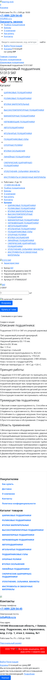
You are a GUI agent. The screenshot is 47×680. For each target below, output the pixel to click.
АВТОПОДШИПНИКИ (18, 226)
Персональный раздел (10, 643)
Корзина (8, 48)
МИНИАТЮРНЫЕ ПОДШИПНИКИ (23, 220)
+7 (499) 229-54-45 (11, 15)
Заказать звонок (11, 21)
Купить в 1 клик (9, 309)
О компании (9, 30)
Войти (7, 46)
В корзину (6, 303)
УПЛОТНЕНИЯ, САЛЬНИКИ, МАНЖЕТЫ (25, 249)
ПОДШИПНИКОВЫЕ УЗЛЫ (20, 231)
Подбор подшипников (14, 24)
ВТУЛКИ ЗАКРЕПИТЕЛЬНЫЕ (20, 211)
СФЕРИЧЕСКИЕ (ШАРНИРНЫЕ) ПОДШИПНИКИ (16, 575)
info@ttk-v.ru (6, 18)
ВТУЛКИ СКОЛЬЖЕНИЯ (18, 237)
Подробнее (29, 674)
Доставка (7, 489)
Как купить (9, 33)
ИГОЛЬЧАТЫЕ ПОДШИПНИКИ (22, 228)
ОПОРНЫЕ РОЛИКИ (17, 234)
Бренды (7, 27)
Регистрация (16, 46)
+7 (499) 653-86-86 (12, 185)
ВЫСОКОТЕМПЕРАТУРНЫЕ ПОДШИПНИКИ (23, 530)
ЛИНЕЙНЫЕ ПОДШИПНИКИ (21, 240)
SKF (11, 268)
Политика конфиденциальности (19, 503)
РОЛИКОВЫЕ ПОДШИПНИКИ (21, 208)
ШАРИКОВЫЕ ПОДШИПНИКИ (22, 205)
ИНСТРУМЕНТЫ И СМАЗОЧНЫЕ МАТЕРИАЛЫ (17, 588)
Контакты (8, 36)
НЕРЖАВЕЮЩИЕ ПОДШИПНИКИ (23, 223)
